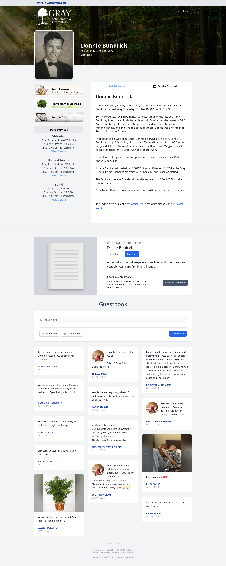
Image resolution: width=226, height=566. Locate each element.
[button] (59, 493)
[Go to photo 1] (166, 469)
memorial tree (135, 204)
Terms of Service (121, 552)
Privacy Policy (104, 552)
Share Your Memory (175, 282)
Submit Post (178, 333)
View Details (58, 151)
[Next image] (188, 453)
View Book (115, 254)
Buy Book (132, 254)
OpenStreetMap (116, 557)
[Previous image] (145, 453)
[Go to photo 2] (168, 469)
